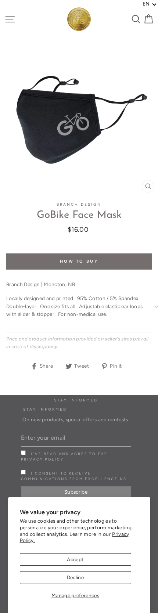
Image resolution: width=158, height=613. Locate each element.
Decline (75, 577)
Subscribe (75, 492)
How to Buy (79, 261)
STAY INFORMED (45, 409)
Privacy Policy (42, 459)
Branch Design (79, 204)
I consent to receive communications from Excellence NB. (75, 476)
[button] (149, 4)
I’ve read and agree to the (64, 456)
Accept (75, 559)
